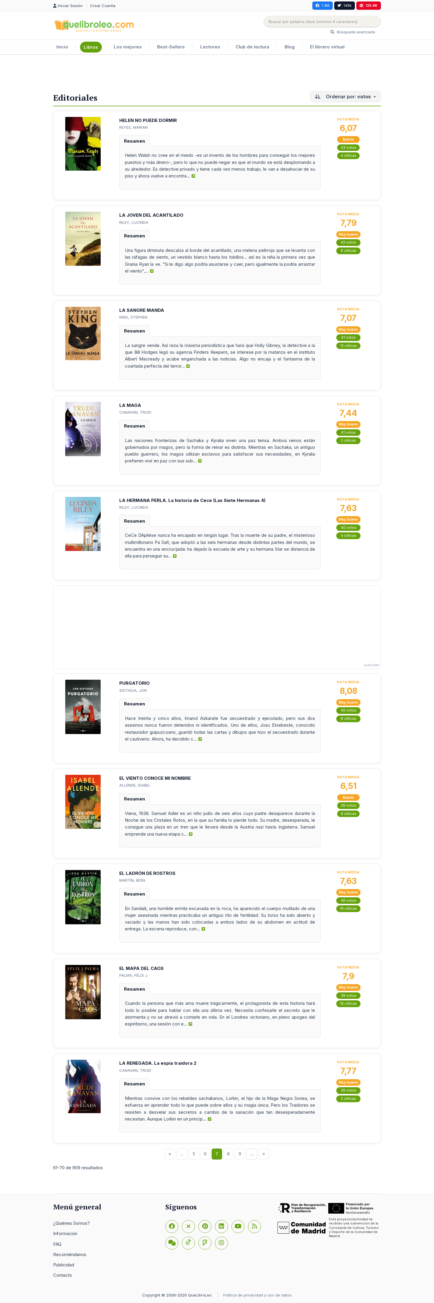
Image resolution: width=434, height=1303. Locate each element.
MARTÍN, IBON (132, 880)
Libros (91, 47)
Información (65, 1233)
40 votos (348, 527)
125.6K (372, 5)
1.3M (325, 5)
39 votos (348, 805)
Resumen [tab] (134, 141)
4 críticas (348, 155)
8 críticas (348, 718)
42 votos (348, 242)
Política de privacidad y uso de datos (257, 1295)
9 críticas (348, 813)
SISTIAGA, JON (133, 690)
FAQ (57, 1244)
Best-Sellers (171, 47)
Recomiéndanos (69, 1254)
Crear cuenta (102, 5)
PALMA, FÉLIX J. (133, 975)
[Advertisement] (217, 74)
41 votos (348, 337)
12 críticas (348, 345)
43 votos (348, 147)
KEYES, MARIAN (133, 127)
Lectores (210, 47)
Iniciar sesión (71, 5)
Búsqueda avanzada (355, 32)
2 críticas (348, 440)
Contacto (62, 1275)
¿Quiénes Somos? (71, 1223)
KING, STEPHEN (133, 317)
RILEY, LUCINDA (133, 222)
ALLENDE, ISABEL (134, 785)
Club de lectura (252, 47)
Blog (290, 47)
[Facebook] (171, 1226)
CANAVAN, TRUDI (135, 412)
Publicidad (63, 1265)
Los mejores (128, 47)
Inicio (62, 47)
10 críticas (348, 908)
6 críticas (348, 250)
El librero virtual (327, 47)
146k (347, 5)
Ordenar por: (348, 97)
